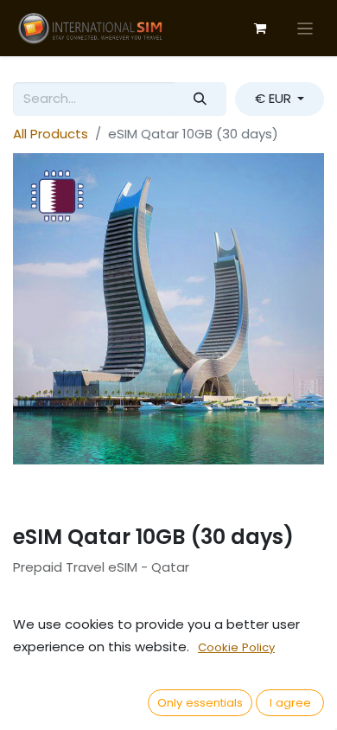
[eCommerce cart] (260, 28)
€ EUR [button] (275, 98)
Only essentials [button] (200, 703)
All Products (50, 134)
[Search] (200, 99)
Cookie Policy (236, 647)
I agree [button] (290, 703)
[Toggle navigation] (305, 28)
